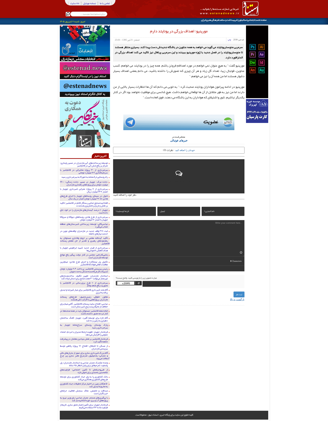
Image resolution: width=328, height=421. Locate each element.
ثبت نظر (239, 294)
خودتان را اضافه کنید (185, 150)
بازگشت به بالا (237, 299)
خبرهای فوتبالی (179, 140)
